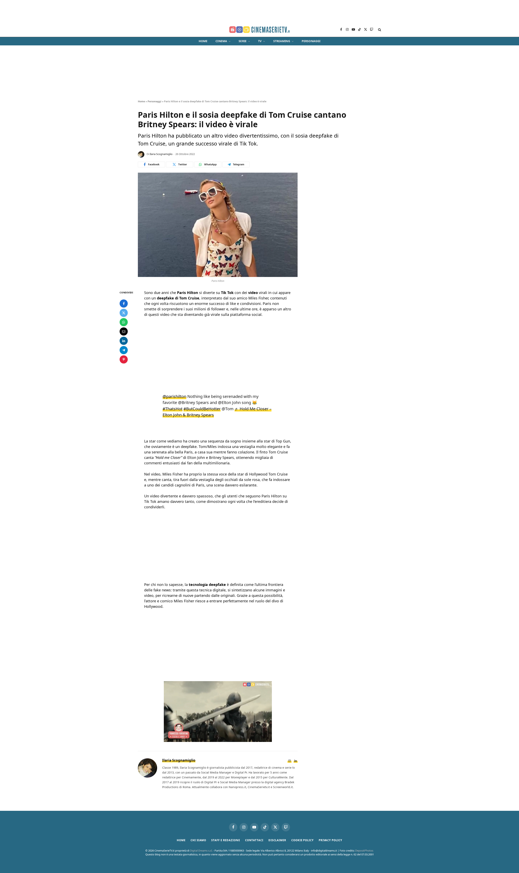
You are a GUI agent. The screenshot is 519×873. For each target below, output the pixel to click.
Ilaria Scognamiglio (161, 154)
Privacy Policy (330, 840)
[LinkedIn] (124, 341)
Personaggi (311, 41)
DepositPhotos (364, 850)
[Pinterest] (124, 359)
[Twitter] (124, 313)
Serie (243, 41)
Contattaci (254, 840)
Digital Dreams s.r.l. (201, 850)
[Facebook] (124, 303)
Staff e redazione (225, 840)
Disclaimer (277, 840)
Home (203, 41)
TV (260, 41)
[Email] (124, 331)
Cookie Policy (302, 840)
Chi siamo (198, 840)
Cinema (221, 41)
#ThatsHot (172, 408)
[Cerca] (379, 29)
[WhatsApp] (124, 322)
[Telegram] (124, 350)
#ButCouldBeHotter (202, 408)
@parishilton (174, 396)
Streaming (281, 41)
